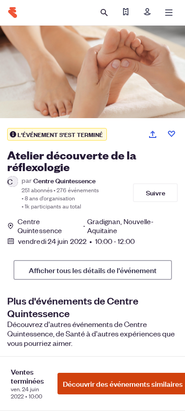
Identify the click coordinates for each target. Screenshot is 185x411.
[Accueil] (12, 12)
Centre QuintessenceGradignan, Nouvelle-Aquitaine (86, 226)
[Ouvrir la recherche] (104, 12)
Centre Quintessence (64, 180)
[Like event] (171, 134)
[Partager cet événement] (153, 134)
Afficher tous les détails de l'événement (93, 270)
